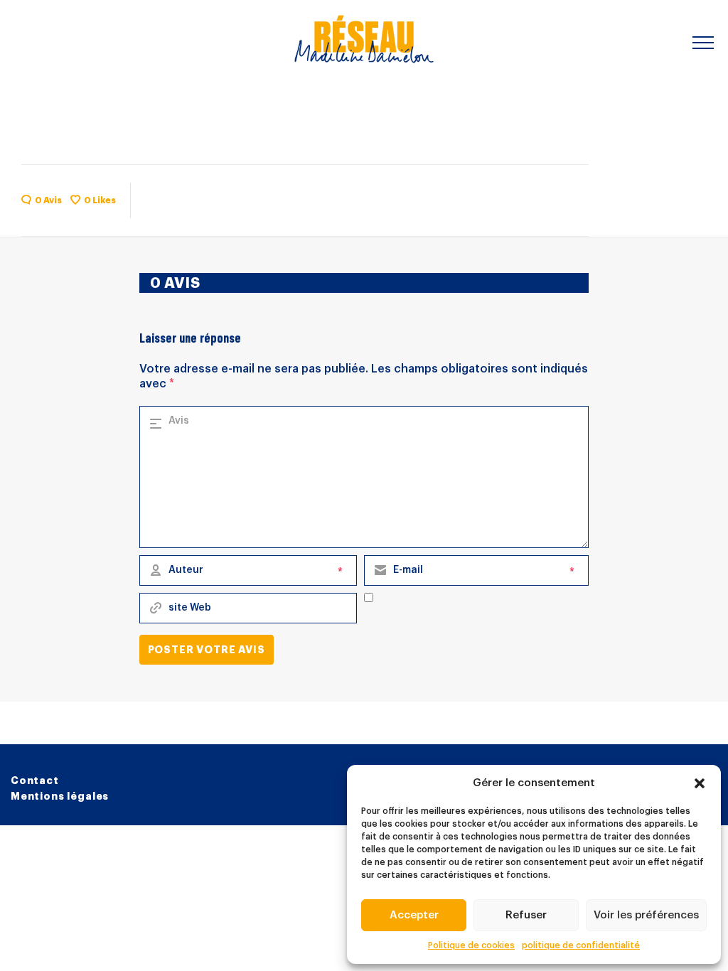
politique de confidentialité (581, 945)
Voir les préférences (646, 915)
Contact (35, 780)
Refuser (526, 915)
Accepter (414, 915)
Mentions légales (60, 796)
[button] (699, 783)
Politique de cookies (471, 945)
